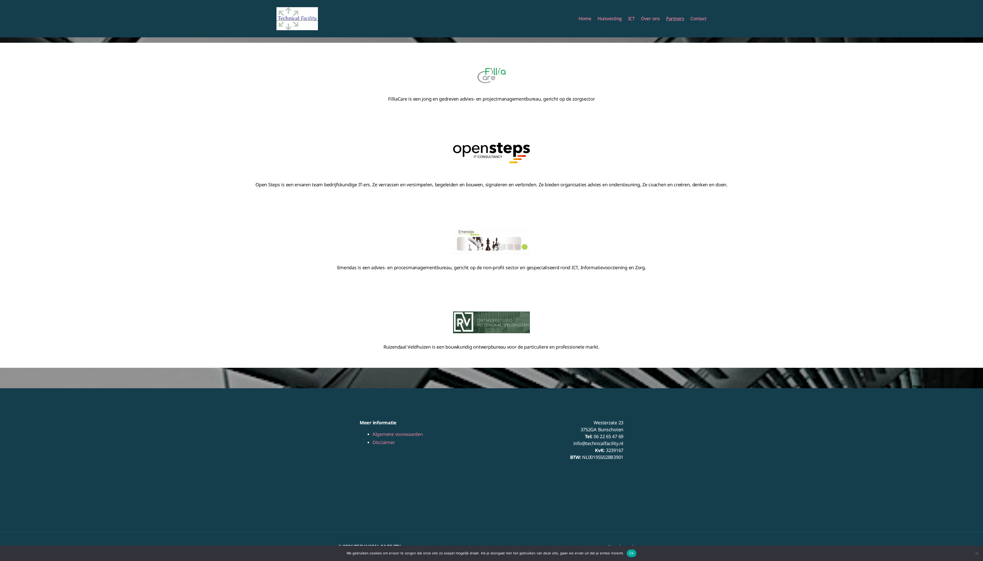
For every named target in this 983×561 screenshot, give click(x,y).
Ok (631, 553)
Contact (698, 18)
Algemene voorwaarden (397, 434)
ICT (631, 18)
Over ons (650, 18)
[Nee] (976, 553)
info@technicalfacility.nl (598, 443)
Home (585, 18)
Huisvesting (609, 18)
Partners (675, 18)
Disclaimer (383, 442)
